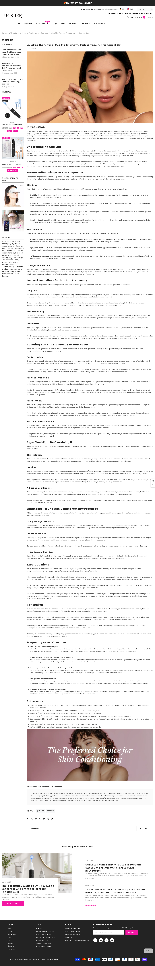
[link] (13, 195)
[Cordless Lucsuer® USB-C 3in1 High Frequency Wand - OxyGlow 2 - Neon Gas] (13, 148)
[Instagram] (101, 940)
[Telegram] (44, 818)
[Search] (145, 9)
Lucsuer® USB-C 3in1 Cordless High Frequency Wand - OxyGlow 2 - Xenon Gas (13, 125)
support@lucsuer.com (107, 9)
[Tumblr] (40, 818)
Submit (131, 932)
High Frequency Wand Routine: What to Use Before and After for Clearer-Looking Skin (28, 889)
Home (4, 33)
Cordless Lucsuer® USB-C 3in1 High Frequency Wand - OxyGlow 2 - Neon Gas (13, 164)
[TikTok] (106, 940)
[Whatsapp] (52, 818)
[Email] (48, 818)
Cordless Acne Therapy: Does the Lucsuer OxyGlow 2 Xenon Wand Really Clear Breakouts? (113, 867)
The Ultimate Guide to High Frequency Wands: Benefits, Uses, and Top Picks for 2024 (115, 891)
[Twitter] (32, 818)
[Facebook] (28, 818)
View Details (12, 904)
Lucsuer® (12, 122)
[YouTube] (112, 940)
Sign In (150, 17)
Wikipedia (13, 33)
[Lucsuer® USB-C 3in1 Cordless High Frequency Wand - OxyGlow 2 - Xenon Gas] (13, 108)
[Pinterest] (36, 818)
